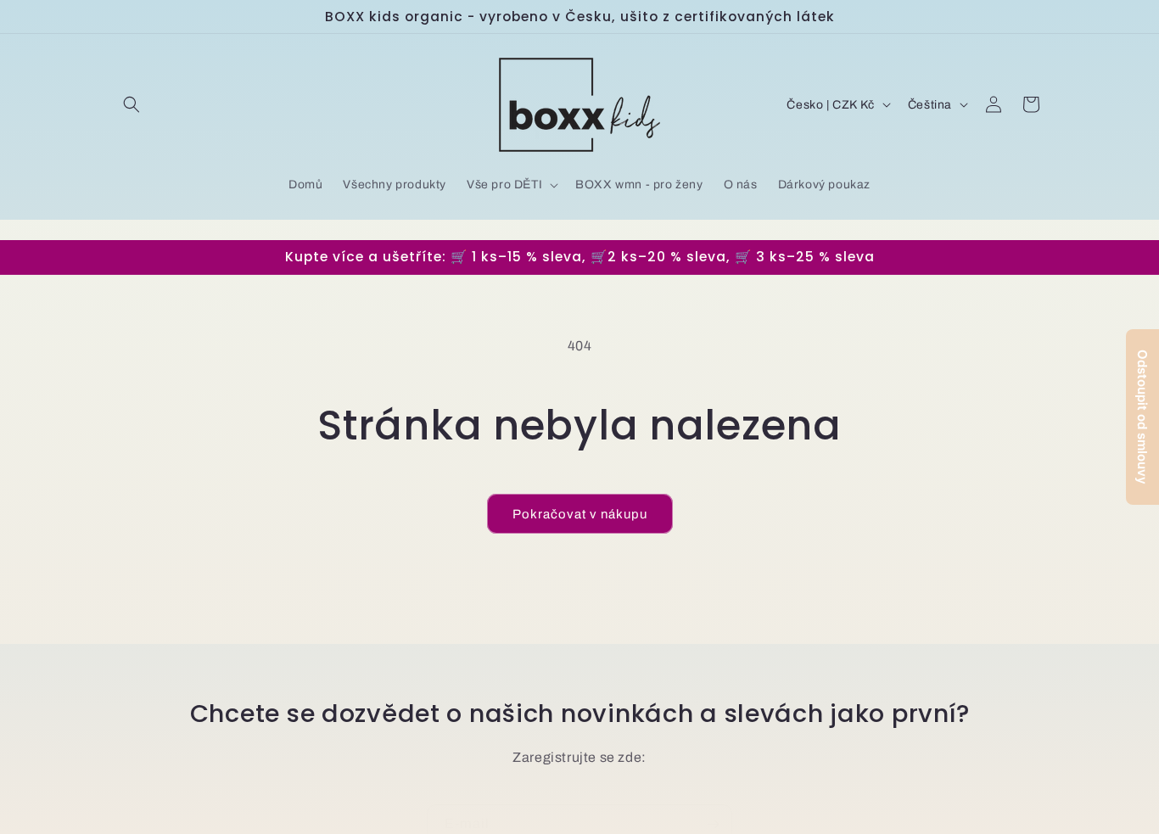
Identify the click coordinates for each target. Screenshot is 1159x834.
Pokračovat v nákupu (579, 514)
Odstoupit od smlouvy (1142, 417)
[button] (131, 104)
